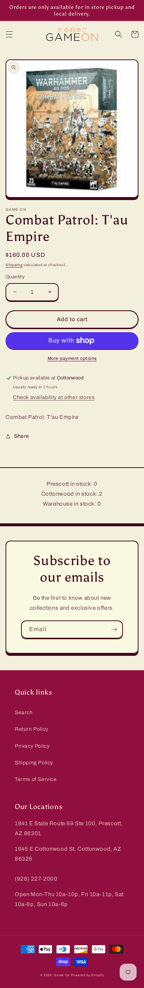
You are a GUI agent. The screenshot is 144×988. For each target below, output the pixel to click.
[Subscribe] (114, 629)
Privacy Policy (32, 746)
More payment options (72, 358)
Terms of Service (36, 779)
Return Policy (31, 729)
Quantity (15, 276)
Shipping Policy (34, 762)
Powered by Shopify (87, 975)
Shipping (14, 265)
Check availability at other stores (54, 397)
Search (24, 712)
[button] (9, 34)
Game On (62, 975)
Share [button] (21, 436)
